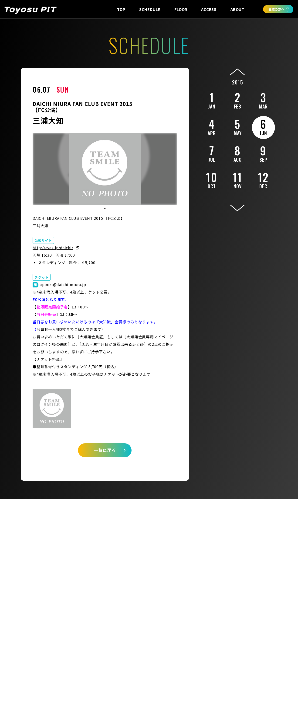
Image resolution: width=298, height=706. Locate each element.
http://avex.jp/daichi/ (53, 247)
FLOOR (180, 9)
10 (211, 179)
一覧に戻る (105, 450)
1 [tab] (104, 208)
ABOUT (237, 9)
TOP (121, 9)
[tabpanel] (105, 169)
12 (263, 179)
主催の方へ (276, 9)
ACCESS (209, 9)
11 (237, 179)
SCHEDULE (149, 9)
